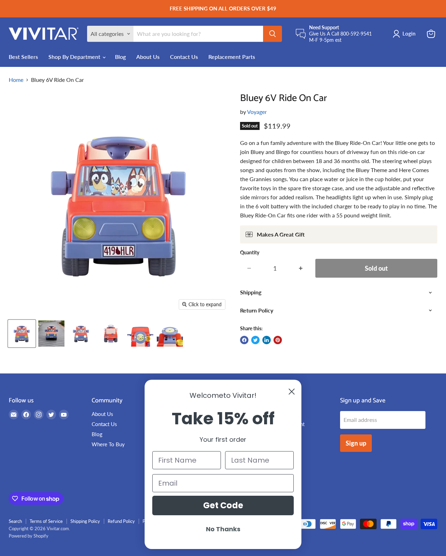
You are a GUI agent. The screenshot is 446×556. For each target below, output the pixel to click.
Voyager (257, 111)
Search (15, 521)
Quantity (249, 252)
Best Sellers (23, 56)
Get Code (223, 505)
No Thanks (223, 529)
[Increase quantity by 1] (301, 268)
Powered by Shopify (28, 536)
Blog (120, 56)
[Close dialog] (291, 391)
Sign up (356, 443)
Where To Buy (108, 444)
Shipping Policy (85, 521)
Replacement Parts (231, 56)
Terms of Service (46, 521)
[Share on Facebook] (244, 340)
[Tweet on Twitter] (255, 340)
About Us (148, 56)
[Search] (272, 34)
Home (16, 80)
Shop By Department (75, 56)
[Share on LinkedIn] (266, 340)
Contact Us (184, 56)
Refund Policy (121, 521)
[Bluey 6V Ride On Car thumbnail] (22, 333)
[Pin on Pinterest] (278, 340)
